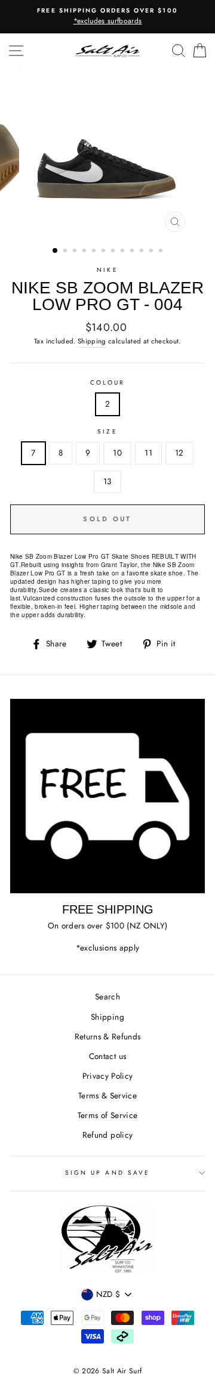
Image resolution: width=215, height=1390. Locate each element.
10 (117, 453)
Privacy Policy (107, 1076)
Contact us (107, 1056)
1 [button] (56, 251)
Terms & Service (107, 1095)
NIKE (107, 269)
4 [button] (85, 252)
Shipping (92, 341)
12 (179, 453)
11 (148, 453)
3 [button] (76, 252)
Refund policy (107, 1135)
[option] (107, 16)
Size (107, 431)
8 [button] (124, 252)
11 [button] (152, 252)
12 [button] (162, 252)
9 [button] (133, 252)
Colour (107, 382)
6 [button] (105, 252)
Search (107, 996)
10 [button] (143, 252)
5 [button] (95, 252)
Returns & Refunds (108, 1036)
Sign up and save (107, 1172)
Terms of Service (107, 1115)
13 (107, 481)
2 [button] (66, 252)
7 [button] (114, 252)
